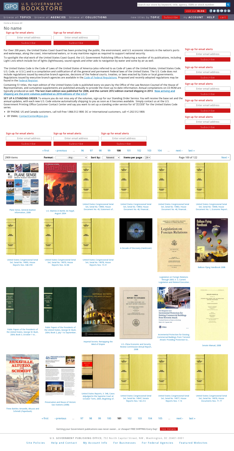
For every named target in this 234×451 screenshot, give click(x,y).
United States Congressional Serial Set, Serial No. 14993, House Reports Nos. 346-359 (22, 262)
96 (82, 150)
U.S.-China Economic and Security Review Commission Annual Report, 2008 (136, 347)
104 (159, 150)
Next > (225, 157)
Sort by (95, 157)
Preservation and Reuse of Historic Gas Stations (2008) (60, 403)
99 (109, 150)
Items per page (133, 157)
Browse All (17, 17)
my (193, 17)
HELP (211, 17)
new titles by (154, 17)
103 (149, 150)
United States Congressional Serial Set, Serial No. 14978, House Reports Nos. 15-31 (98, 262)
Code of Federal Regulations (100, 77)
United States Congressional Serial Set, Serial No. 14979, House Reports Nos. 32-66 (60, 262)
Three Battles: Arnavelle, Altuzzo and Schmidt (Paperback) (22, 409)
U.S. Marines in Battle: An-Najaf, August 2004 (60, 212)
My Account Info (95, 442)
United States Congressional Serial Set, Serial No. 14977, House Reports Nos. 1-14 (173, 398)
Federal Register (28, 80)
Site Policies (35, 442)
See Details (169, 429)
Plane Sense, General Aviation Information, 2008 (22, 211)
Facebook (210, 10)
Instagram (218, 10)
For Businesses (124, 442)
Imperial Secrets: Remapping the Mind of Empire (98, 342)
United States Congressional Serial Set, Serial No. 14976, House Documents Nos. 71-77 (211, 398)
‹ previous (61, 150)
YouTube (221, 10)
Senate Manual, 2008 (211, 345)
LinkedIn (228, 10)
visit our (195, 10)
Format (48, 157)
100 (109, 418)
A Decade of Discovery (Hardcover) (136, 248)
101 (129, 150)
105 (160, 418)
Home (7, 23)
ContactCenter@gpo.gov (33, 116)
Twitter (214, 10)
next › (179, 150)
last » (191, 150)
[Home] (34, 9)
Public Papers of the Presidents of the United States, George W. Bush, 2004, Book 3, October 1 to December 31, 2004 (22, 332)
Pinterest (225, 10)
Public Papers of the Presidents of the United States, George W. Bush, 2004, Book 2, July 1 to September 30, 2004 (60, 330)
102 (139, 150)
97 (91, 150)
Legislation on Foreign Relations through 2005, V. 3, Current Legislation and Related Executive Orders (174, 279)
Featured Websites (193, 442)
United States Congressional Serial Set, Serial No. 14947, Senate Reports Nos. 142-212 (136, 398)
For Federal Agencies (157, 442)
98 (100, 150)
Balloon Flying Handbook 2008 (211, 267)
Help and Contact (64, 442)
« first (45, 150)
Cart (223, 17)
